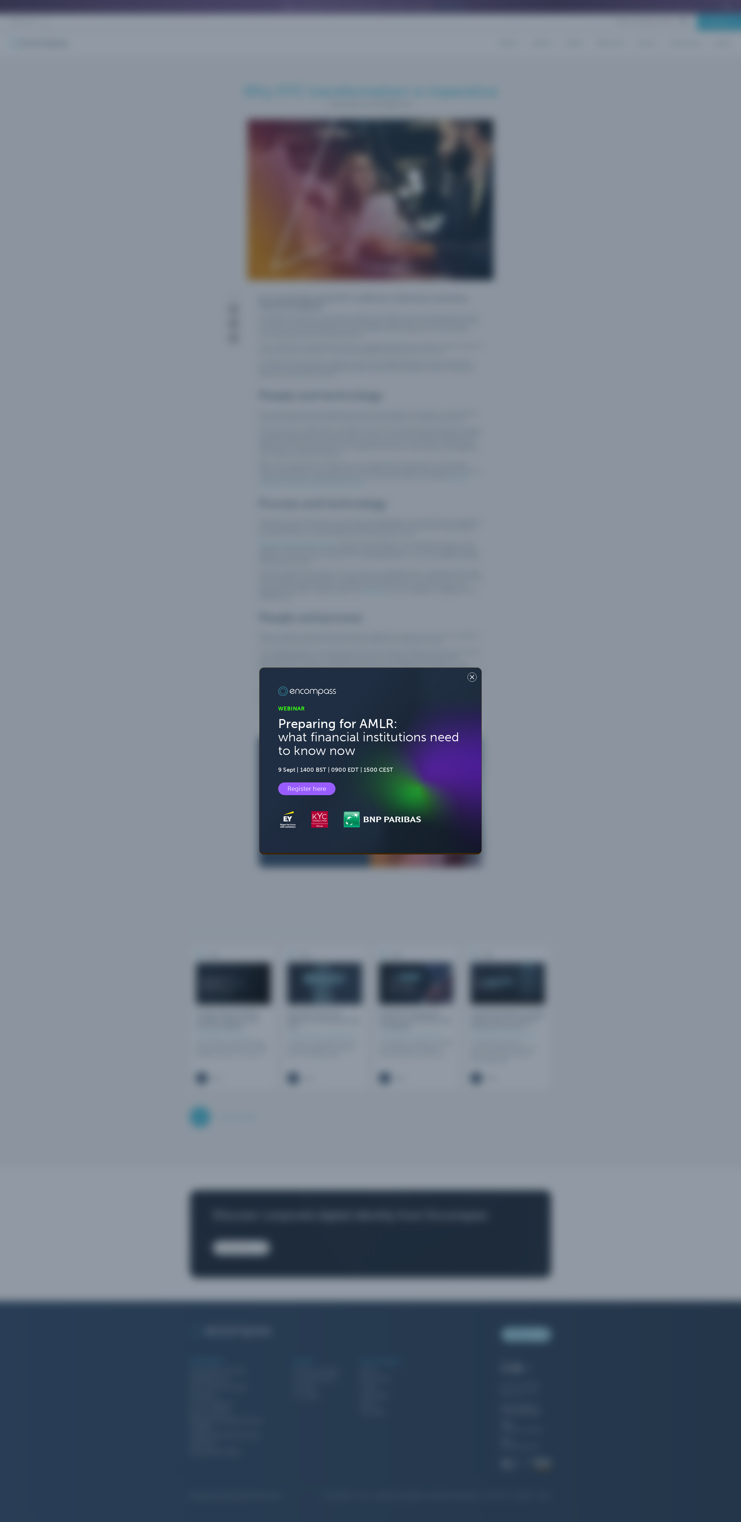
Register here (306, 789)
